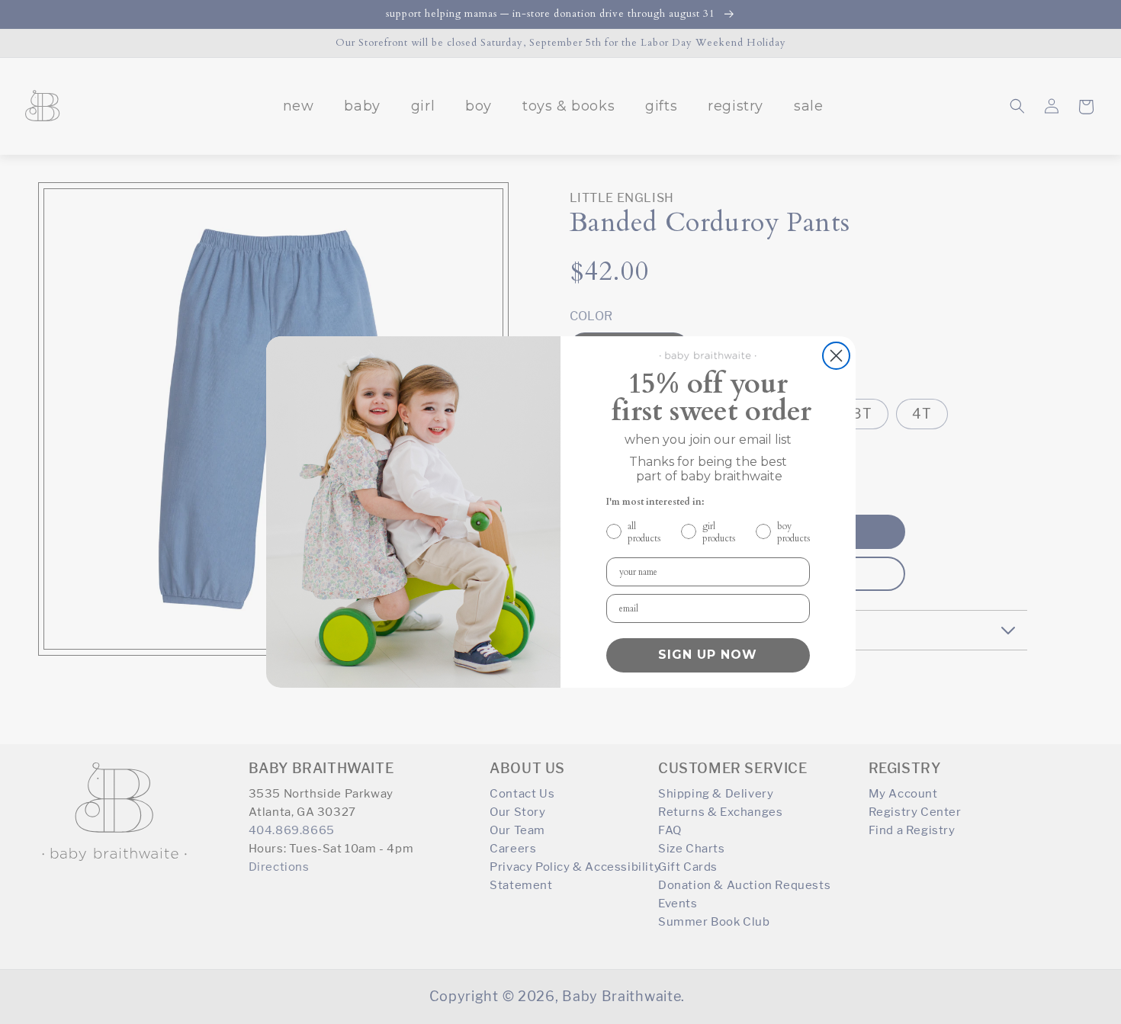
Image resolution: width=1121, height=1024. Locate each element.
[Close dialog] (836, 355)
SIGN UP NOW (707, 654)
